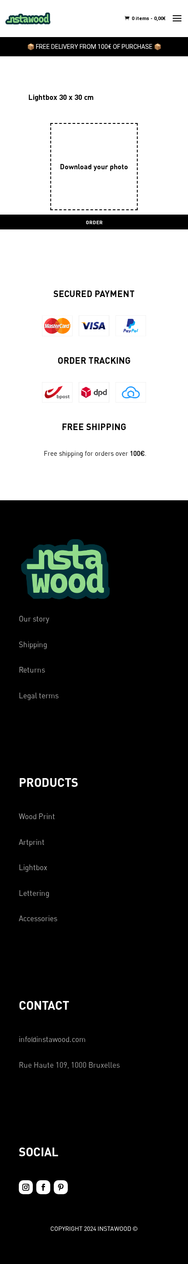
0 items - (148, 18)
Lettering (34, 893)
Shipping (33, 644)
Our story (34, 618)
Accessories (38, 918)
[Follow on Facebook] (43, 1187)
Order (94, 222)
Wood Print (37, 816)
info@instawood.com (52, 1039)
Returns (32, 669)
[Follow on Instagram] (26, 1187)
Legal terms (39, 695)
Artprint (32, 842)
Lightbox (33, 867)
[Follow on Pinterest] (61, 1187)
